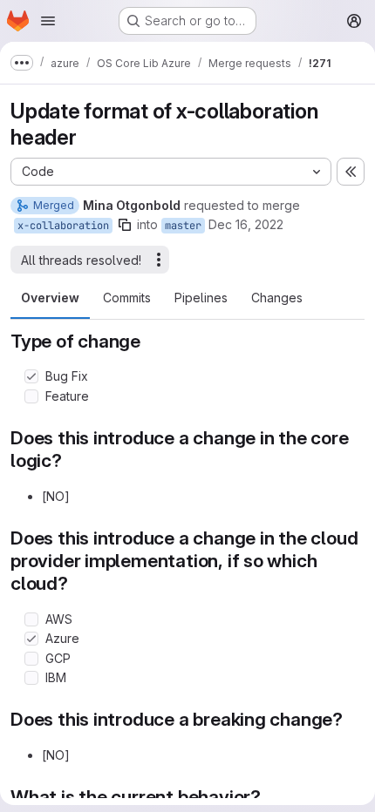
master (183, 226)
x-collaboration (63, 226)
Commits (127, 297)
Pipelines (201, 297)
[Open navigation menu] (48, 21)
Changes (277, 297)
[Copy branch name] (124, 224)
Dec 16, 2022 (245, 224)
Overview (50, 297)
